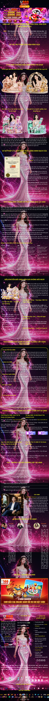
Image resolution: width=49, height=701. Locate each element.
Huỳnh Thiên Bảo (39, 647)
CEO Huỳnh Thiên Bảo (31, 497)
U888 (4, 31)
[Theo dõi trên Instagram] (40, 660)
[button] (1, 2)
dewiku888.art (8, 636)
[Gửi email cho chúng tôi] (44, 660)
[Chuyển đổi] (2, 467)
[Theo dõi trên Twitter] (42, 660)
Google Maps (38, 650)
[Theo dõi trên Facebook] (37, 660)
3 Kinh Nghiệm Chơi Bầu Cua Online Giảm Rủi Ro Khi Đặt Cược (24, 606)
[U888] (24, 3)
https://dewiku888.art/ (18, 419)
